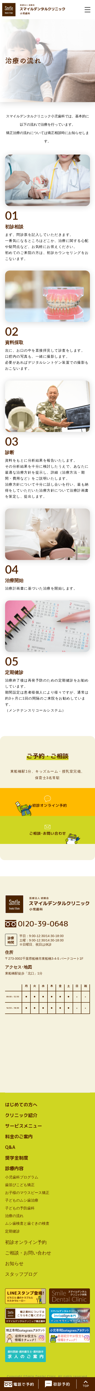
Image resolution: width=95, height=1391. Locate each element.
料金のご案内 (19, 1136)
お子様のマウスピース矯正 (27, 1193)
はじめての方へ (21, 1104)
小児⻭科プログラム (21, 1177)
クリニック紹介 (21, 1115)
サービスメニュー (23, 1126)
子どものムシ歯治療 (21, 1200)
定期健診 (12, 1231)
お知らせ (14, 1263)
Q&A (10, 1147)
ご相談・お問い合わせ (28, 1252)
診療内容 (14, 1168)
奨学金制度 (16, 1157)
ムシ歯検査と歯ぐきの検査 (27, 1223)
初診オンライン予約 (26, 1242)
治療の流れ (14, 1216)
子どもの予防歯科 (20, 1208)
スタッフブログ (21, 1274)
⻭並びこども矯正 (20, 1185)
